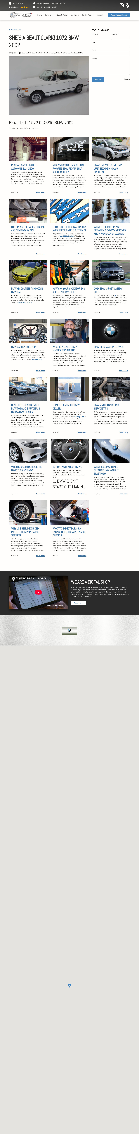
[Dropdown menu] (52, 15)
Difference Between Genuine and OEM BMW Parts (28, 228)
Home (39, 15)
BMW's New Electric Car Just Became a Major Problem (108, 168)
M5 (116, 295)
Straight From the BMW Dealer (66, 406)
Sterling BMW (79, 417)
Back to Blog (16, 30)
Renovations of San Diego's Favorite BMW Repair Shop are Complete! (68, 168)
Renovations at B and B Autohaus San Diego (24, 166)
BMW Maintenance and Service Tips (106, 406)
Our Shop (48, 15)
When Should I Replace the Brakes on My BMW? (26, 468)
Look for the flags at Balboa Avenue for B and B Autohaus (69, 228)
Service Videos (87, 15)
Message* (95, 58)
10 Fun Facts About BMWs (67, 467)
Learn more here (25, 302)
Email (93, 42)
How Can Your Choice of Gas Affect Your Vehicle (69, 290)
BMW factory (37, 359)
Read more (40, 192)
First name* (95, 34)
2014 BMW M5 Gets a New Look (108, 290)
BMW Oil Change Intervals (108, 347)
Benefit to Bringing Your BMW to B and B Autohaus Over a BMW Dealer (25, 408)
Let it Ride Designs (67, 236)
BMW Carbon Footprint (24, 347)
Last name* (115, 34)
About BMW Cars (62, 15)
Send (96, 79)
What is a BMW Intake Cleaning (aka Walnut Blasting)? (106, 470)
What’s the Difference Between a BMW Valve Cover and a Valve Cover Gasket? (110, 230)
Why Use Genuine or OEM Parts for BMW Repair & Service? (25, 532)
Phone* (94, 50)
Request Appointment (119, 15)
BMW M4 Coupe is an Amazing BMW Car (27, 290)
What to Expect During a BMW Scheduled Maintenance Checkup (69, 532)
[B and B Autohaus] (20, 15)
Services (74, 15)
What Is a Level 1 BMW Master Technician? (65, 348)
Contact (100, 15)
